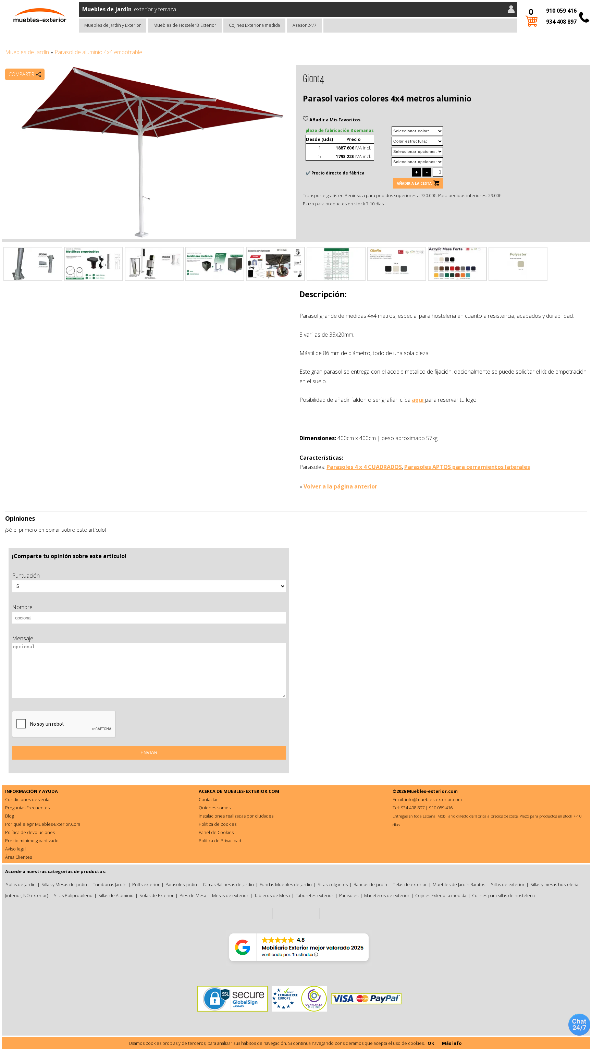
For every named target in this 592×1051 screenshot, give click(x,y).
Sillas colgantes (333, 884)
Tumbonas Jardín (109, 884)
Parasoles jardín (181, 884)
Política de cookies (217, 824)
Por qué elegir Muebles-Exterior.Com (42, 824)
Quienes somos (215, 808)
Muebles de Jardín (27, 52)
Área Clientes (18, 857)
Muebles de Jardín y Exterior (112, 25)
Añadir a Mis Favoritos (334, 120)
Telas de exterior (410, 884)
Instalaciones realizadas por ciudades (236, 816)
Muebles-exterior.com (432, 791)
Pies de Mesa (193, 895)
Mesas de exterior (230, 895)
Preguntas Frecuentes (27, 808)
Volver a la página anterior (340, 486)
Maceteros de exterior (386, 895)
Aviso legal (15, 849)
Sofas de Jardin (21, 884)
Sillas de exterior (508, 884)
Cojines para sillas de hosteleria (503, 895)
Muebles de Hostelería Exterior (184, 25)
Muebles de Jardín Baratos (459, 884)
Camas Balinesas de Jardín (228, 884)
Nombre (22, 607)
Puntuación (26, 575)
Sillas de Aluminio (116, 895)
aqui (418, 399)
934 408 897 (561, 21)
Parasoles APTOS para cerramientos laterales (467, 467)
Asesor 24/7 (304, 25)
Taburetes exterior (314, 895)
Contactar (208, 799)
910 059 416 (561, 10)
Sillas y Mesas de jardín (64, 884)
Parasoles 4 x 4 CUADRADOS (364, 467)
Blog (9, 816)
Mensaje (22, 638)
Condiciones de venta (27, 799)
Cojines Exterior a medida (254, 25)
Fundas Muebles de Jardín (286, 884)
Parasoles (348, 895)
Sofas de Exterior (156, 895)
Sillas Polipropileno (73, 895)
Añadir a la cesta (414, 183)
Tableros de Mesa (272, 895)
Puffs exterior (146, 884)
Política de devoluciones (30, 832)
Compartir (21, 74)
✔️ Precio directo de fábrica (335, 173)
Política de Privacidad (220, 840)
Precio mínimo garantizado (32, 840)
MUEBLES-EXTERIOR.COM (251, 791)
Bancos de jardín (370, 884)
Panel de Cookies (216, 832)
